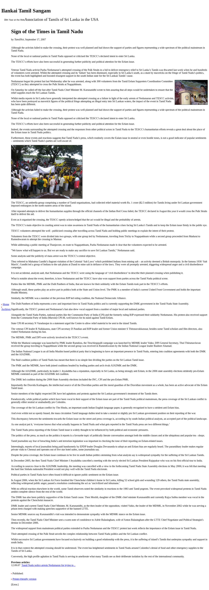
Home (6, 304)
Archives (6, 309)
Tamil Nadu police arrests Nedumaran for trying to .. (48, 565)
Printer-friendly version (24, 579)
